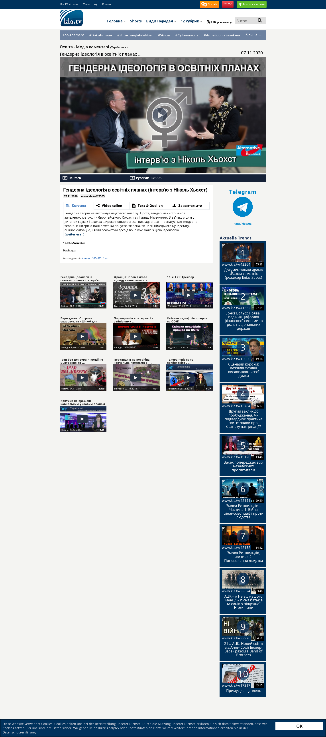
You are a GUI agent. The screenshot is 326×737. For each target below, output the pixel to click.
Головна (115, 21)
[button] (209, 4)
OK (299, 726)
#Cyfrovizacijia (186, 35)
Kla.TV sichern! (69, 4)
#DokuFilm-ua (100, 35)
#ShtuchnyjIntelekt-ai (135, 35)
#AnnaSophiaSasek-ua (222, 35)
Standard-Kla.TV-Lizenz (95, 258)
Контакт (107, 4)
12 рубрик (190, 21)
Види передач (160, 21)
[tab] (78, 206)
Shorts (136, 21)
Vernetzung (90, 4)
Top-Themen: (73, 35)
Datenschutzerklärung (19, 732)
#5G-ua (164, 35)
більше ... (253, 35)
